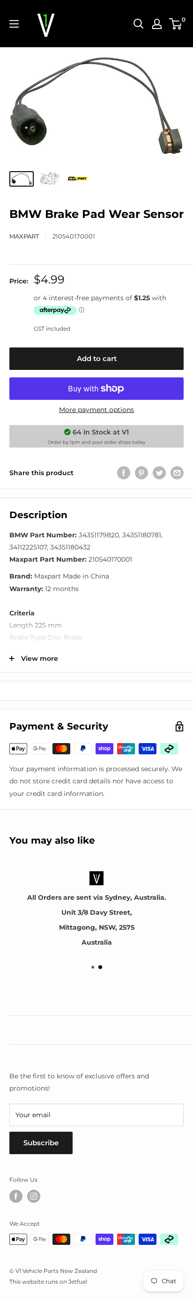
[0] (176, 23)
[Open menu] (14, 24)
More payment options (96, 409)
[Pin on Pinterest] (141, 472)
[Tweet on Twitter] (159, 472)
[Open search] (139, 24)
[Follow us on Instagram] (33, 1196)
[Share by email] (177, 472)
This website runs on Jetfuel (48, 1281)
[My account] (157, 24)
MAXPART (24, 236)
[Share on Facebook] (123, 472)
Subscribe (41, 1142)
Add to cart (97, 358)
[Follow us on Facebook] (15, 1196)
